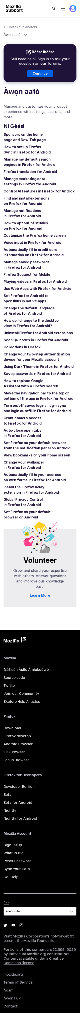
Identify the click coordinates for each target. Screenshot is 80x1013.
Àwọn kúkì (13, 998)
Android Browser (18, 744)
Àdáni (9, 990)
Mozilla (15, 640)
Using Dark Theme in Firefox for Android (39, 366)
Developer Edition (19, 786)
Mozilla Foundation (40, 941)
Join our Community (21, 693)
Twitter (10, 685)
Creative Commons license (34, 960)
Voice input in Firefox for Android (32, 242)
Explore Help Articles (22, 701)
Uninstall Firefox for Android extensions (38, 333)
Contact (11, 1006)
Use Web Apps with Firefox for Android (37, 288)
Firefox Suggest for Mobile (27, 274)
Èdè (6, 903)
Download (12, 728)
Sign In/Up (13, 845)
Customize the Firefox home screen (35, 235)
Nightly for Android (20, 818)
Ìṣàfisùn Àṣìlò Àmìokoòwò (26, 670)
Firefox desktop (17, 736)
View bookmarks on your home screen (37, 455)
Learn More (40, 595)
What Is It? (13, 853)
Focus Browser (16, 760)
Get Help (11, 877)
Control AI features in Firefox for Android (39, 191)
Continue (40, 73)
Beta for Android (18, 802)
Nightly (10, 810)
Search (53, 8)
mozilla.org (13, 974)
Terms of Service (18, 982)
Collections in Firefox (22, 347)
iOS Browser (14, 752)
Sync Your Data (17, 869)
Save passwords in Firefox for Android (37, 373)
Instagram (21, 925)
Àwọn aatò (12, 35)
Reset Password (18, 861)
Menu (63, 8)
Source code (14, 677)
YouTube (13, 925)
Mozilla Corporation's (31, 936)
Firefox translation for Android (30, 171)
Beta (7, 794)
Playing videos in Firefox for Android (35, 281)
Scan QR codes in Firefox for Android (36, 340)
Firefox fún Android (22, 27)
